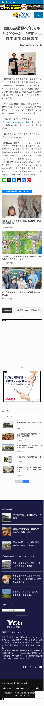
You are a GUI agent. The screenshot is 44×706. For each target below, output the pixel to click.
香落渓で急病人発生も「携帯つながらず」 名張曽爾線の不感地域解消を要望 (27, 310)
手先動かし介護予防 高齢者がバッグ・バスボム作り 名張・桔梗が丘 (29, 469)
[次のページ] (25, 481)
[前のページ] (18, 481)
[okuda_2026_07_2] (22, 9)
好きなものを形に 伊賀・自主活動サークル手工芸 (21, 293)
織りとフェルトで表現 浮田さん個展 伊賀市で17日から (21, 221)
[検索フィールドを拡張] (38, 15)
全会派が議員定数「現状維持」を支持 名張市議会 (29, 435)
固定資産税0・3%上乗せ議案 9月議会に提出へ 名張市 (29, 446)
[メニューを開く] (5, 15)
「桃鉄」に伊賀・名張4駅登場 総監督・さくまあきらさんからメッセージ (22, 257)
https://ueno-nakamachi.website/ (19, 122)
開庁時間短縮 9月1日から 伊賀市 (29, 423)
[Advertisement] (22, 341)
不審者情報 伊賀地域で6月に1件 (29, 457)
